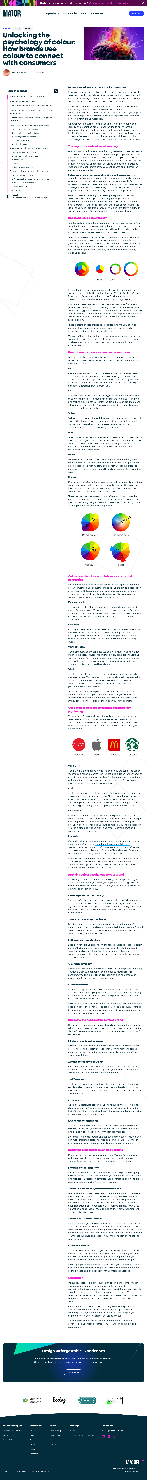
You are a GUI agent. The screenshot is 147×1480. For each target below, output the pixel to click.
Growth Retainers (10, 1440)
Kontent (33, 1440)
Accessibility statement (39, 1471)
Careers (53, 1444)
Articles (6, 29)
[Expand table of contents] (56, 91)
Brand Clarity (8, 1435)
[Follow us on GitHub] (103, 1436)
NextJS (32, 1449)
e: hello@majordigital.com (112, 1431)
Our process (55, 1435)
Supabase (34, 1454)
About (53, 1425)
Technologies (36, 1425)
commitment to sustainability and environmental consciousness (99, 846)
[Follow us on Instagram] (113, 1436)
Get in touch (107, 1425)
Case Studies (55, 1440)
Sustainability (55, 1431)
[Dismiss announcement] (142, 3)
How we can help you (12, 1425)
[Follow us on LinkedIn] (108, 1436)
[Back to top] (143, 1463)
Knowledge (74, 1425)
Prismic (33, 1435)
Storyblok (33, 1431)
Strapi (32, 1444)
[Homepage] (12, 13)
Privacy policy (21, 1471)
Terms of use (8, 1471)
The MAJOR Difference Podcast (81, 1435)
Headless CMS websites (12, 1431)
